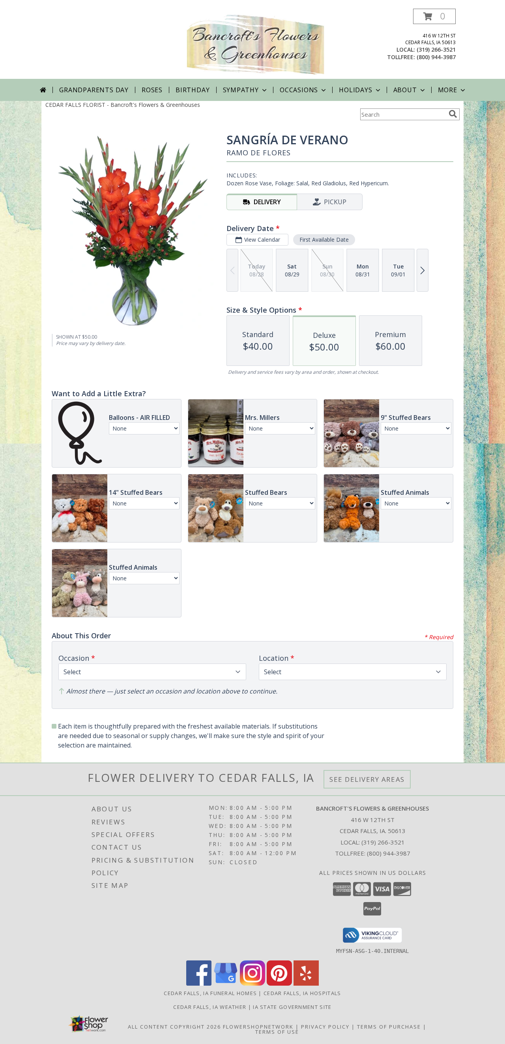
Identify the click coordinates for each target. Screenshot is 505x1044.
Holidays (355, 90)
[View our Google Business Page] (225, 983)
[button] (434, 16)
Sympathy (241, 90)
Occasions (299, 90)
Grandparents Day (94, 90)
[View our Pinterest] (279, 983)
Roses (152, 90)
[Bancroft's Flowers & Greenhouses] (255, 44)
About (405, 90)
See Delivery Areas (367, 779)
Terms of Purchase (389, 1026)
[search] (453, 114)
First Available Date (324, 239)
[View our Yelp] (306, 983)
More (447, 90)
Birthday (192, 90)
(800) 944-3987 (436, 57)
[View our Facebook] (198, 983)
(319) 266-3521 (436, 49)
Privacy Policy (325, 1026)
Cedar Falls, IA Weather (209, 1006)
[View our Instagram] (252, 983)
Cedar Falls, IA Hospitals (302, 993)
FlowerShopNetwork (258, 1026)
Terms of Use (277, 1031)
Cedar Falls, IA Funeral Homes (210, 993)
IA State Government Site (292, 1006)
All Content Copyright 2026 (174, 1026)
